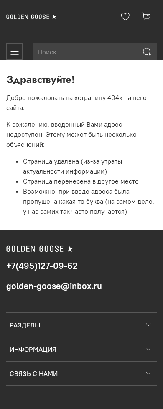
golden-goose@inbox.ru (54, 285)
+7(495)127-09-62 (42, 265)
